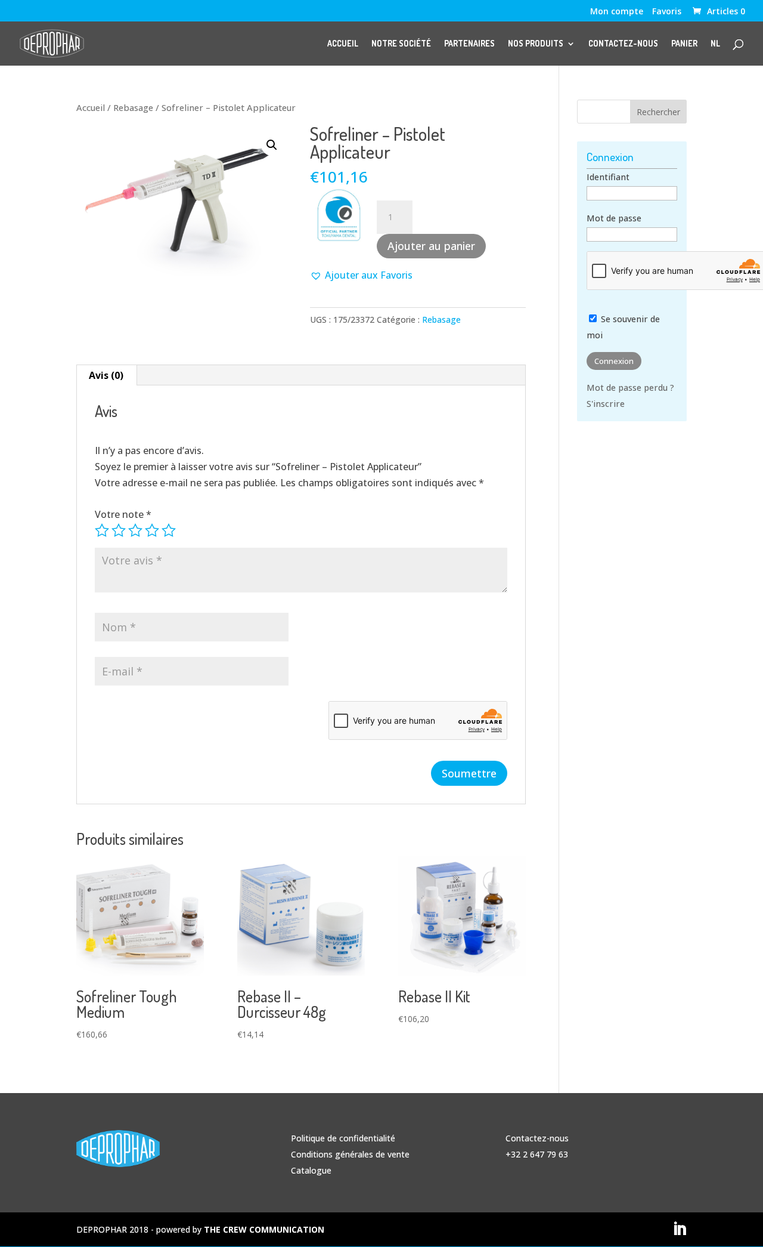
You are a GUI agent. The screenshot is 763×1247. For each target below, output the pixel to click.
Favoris (666, 12)
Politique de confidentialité (343, 1138)
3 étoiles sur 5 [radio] (135, 530)
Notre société (401, 43)
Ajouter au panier (431, 246)
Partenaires (469, 43)
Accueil (342, 43)
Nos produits (535, 43)
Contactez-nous (537, 1138)
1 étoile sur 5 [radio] (102, 530)
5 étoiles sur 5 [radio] (169, 530)
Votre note (123, 514)
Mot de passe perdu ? (630, 387)
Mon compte (616, 12)
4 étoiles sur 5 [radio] (152, 530)
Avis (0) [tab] (106, 375)
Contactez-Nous (623, 43)
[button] (272, 145)
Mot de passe (614, 218)
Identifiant (608, 177)
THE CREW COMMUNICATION (264, 1229)
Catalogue (311, 1170)
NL (715, 43)
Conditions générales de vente (350, 1154)
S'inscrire (606, 403)
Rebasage (133, 107)
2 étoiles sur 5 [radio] (118, 530)
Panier (684, 43)
